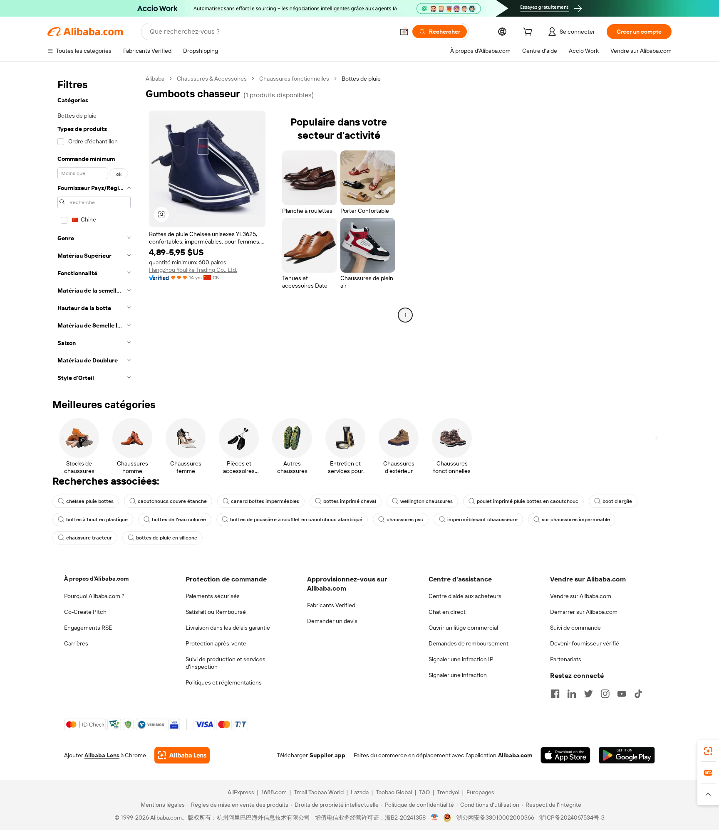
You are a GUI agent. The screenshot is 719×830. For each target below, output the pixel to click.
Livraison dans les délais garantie (228, 627)
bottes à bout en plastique (97, 519)
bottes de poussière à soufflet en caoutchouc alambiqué (296, 519)
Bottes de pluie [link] (361, 78)
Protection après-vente (216, 643)
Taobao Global (394, 792)
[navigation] (94, 231)
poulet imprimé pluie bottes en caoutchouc (527, 501)
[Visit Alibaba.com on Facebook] (555, 694)
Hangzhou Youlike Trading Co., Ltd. (193, 269)
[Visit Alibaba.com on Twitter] (588, 694)
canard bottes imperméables (265, 501)
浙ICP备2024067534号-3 (572, 817)
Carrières (76, 643)
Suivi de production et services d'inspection (225, 663)
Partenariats (565, 659)
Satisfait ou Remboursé (216, 611)
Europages (480, 792)
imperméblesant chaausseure (482, 519)
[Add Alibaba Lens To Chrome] (182, 755)
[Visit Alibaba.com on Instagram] (605, 694)
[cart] (529, 33)
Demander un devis (332, 621)
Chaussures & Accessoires (212, 78)
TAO (424, 792)
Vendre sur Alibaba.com (580, 596)
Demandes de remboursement (468, 643)
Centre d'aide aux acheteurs (465, 596)
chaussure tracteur (89, 538)
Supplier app (327, 755)
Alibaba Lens (101, 755)
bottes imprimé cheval (349, 501)
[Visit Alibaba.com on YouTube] (622, 694)
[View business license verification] (435, 817)
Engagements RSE (88, 627)
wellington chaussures (426, 501)
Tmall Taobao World (319, 792)
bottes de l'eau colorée (179, 519)
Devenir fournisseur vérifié (584, 643)
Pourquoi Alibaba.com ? (94, 596)
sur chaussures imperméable (576, 519)
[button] (404, 32)
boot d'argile (617, 501)
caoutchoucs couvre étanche (172, 501)
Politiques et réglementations (224, 682)
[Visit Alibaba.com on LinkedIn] (572, 694)
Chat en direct (447, 611)
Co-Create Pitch (85, 611)
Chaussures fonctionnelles (294, 78)
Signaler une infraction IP (461, 659)
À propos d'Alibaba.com (96, 578)
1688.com (274, 792)
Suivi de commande (575, 627)
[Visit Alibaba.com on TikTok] (638, 694)
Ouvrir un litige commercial (463, 627)
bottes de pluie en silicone (166, 538)
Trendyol (448, 792)
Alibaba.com (515, 755)
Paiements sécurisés (213, 596)
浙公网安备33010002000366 (495, 817)
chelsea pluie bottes (90, 501)
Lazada (360, 792)
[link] (708, 751)
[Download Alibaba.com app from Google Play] (627, 755)
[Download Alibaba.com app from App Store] (565, 755)
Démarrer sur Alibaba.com (583, 611)
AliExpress (241, 792)
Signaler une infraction (458, 675)
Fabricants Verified (331, 605)
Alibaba (155, 78)
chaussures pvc (405, 519)
